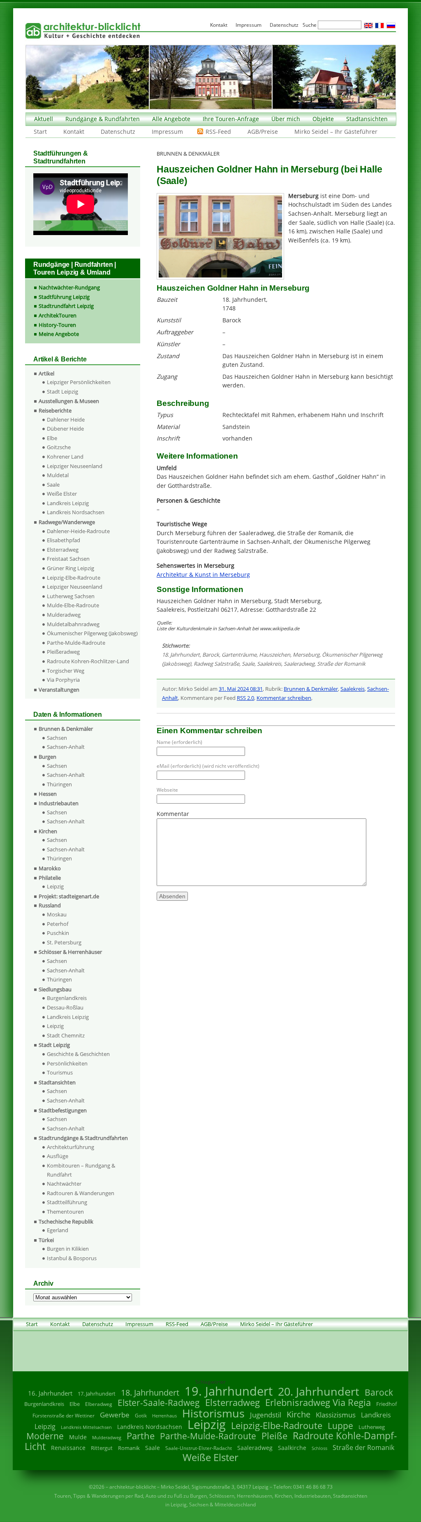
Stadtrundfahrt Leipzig (66, 306)
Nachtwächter (64, 1183)
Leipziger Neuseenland (74, 466)
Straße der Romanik (341, 663)
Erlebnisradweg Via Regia (318, 1402)
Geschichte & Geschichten (78, 1054)
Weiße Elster (62, 493)
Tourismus (60, 1072)
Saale (248, 663)
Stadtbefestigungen (63, 1110)
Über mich (285, 119)
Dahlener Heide (66, 419)
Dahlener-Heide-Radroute (78, 531)
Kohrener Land (65, 456)
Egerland (57, 1230)
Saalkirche (292, 1448)
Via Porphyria (63, 679)
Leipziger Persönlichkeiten (79, 382)
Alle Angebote (171, 119)
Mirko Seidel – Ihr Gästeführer (335, 131)
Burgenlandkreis (67, 998)
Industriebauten (59, 803)
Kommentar (173, 814)
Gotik (141, 1415)
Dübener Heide (65, 428)
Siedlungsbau (55, 989)
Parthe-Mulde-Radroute (76, 642)
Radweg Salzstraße (216, 663)
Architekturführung (70, 1147)
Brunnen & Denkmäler (311, 688)
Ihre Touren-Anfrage (231, 119)
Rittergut (102, 1448)
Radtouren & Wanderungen (80, 1193)
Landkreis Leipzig (68, 503)
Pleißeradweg (63, 651)
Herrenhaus (164, 1415)
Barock (210, 654)
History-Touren (57, 325)
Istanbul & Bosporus (72, 1258)
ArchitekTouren (57, 315)
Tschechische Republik (66, 1221)
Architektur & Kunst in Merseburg (203, 574)
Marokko (50, 868)
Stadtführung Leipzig (64, 297)
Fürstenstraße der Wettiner (63, 1415)
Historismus (213, 1413)
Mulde (78, 1437)
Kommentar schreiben (284, 698)
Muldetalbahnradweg (73, 624)
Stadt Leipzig (62, 391)
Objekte (323, 119)
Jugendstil (265, 1414)
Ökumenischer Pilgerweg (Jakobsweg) (92, 633)
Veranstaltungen (59, 689)
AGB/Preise (263, 131)
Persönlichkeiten (67, 1063)
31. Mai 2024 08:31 (241, 688)
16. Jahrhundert (50, 1393)
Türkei (46, 1240)
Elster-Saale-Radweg (159, 1402)
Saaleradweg (299, 663)
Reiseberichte (55, 410)
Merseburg (306, 654)
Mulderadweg (64, 614)
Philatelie (50, 877)
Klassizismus (336, 1414)
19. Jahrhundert (229, 1391)
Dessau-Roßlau (65, 1007)
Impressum (167, 131)
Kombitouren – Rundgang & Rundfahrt (81, 1170)
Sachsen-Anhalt (66, 747)
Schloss (319, 1448)
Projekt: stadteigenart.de (69, 896)
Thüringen (59, 784)
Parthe (141, 1436)
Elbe (52, 438)
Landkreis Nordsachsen (75, 512)
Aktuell (43, 119)
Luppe (340, 1425)
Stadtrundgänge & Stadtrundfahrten (83, 1138)
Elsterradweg (63, 549)
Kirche (298, 1414)
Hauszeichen (274, 654)
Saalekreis (269, 663)
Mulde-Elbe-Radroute (73, 605)
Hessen (48, 793)
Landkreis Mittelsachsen (86, 1427)
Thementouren (65, 1211)
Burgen (47, 756)
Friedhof (386, 1404)
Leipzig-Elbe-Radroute (73, 577)
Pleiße (274, 1436)
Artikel (46, 373)
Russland (50, 905)
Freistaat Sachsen (68, 558)
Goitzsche (59, 447)
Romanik (129, 1448)
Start (40, 131)
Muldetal (58, 475)
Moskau (57, 914)
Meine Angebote (59, 334)
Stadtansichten (367, 119)
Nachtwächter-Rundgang (69, 287)
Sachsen (57, 737)
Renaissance (68, 1448)
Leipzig (55, 886)
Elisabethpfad (63, 540)
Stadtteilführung (67, 1202)
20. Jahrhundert (318, 1391)
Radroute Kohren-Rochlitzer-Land (88, 661)
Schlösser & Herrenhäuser (70, 952)
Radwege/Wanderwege (67, 522)
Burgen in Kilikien (68, 1248)
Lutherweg (372, 1427)
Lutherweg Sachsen (71, 596)
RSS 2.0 (245, 698)
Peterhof (57, 924)
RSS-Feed (218, 131)
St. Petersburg (64, 942)
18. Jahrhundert (181, 654)
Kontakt (73, 131)
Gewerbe (115, 1414)
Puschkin (58, 933)
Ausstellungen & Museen (69, 401)
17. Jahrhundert (97, 1393)
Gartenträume (239, 654)
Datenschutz (118, 131)
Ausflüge (57, 1156)
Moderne (45, 1436)
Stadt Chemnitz (66, 1035)
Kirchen (48, 831)
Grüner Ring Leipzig (70, 568)
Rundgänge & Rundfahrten (102, 119)
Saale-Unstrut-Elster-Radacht (198, 1448)
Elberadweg (98, 1404)
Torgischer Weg (65, 670)
